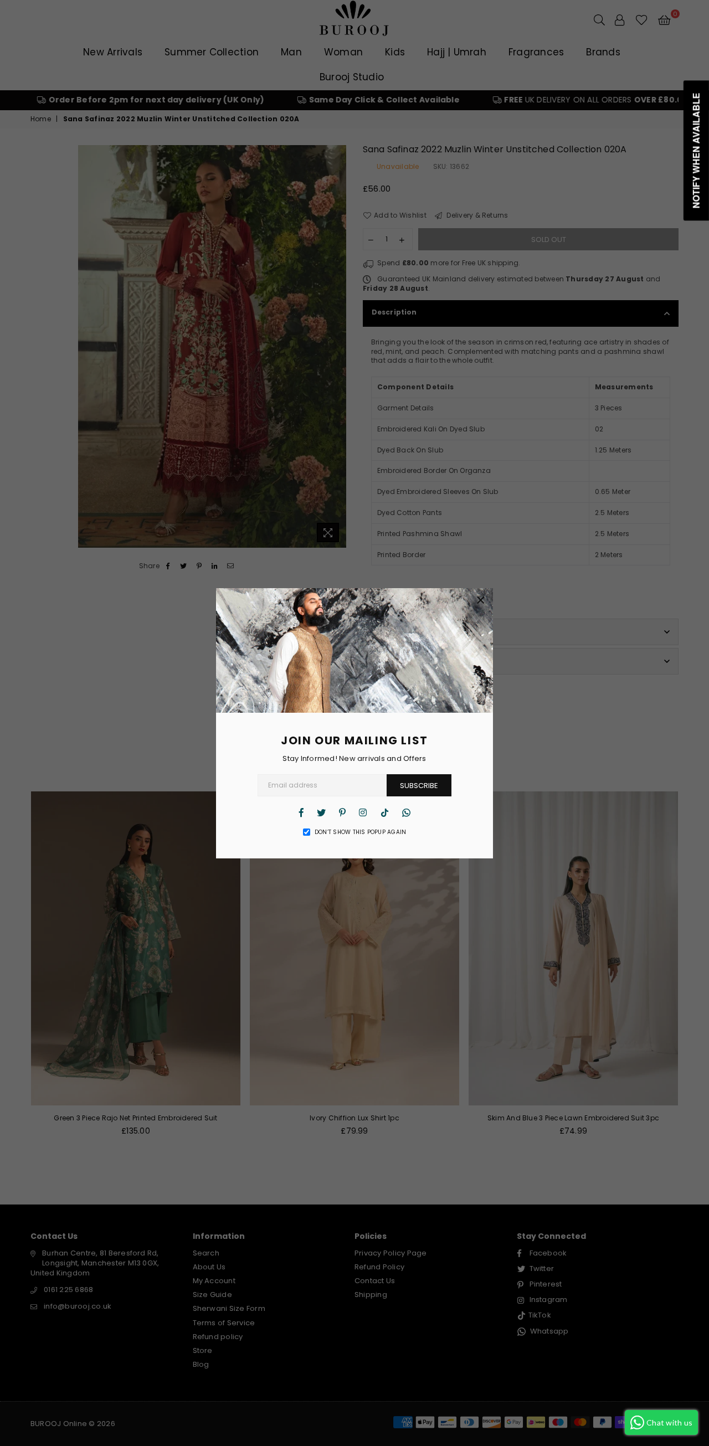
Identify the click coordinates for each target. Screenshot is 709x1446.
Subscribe (419, 785)
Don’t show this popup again (360, 832)
